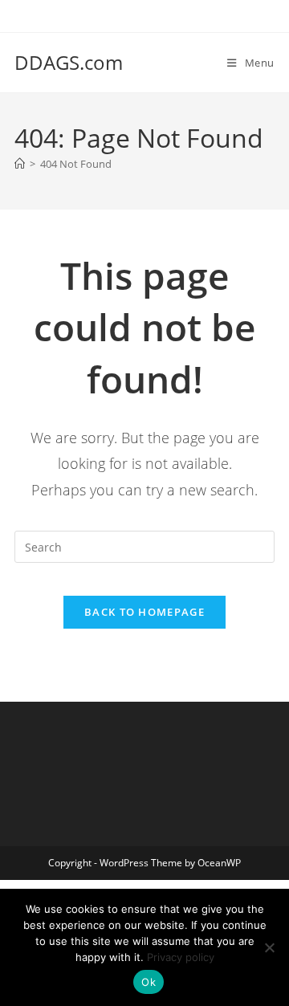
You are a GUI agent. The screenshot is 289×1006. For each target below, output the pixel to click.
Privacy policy (180, 957)
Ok (148, 981)
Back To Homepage (144, 612)
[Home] (19, 164)
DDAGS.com (68, 62)
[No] (269, 947)
